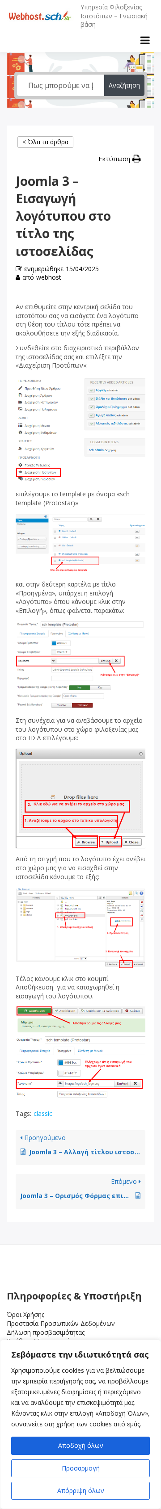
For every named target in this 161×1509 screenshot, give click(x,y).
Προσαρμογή (81, 1468)
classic (43, 1113)
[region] (80, 1424)
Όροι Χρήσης (25, 1314)
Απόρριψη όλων (80, 1490)
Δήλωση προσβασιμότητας (46, 1332)
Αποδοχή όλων (80, 1445)
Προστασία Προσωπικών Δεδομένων (61, 1323)
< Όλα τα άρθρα (45, 142)
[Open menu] (145, 40)
